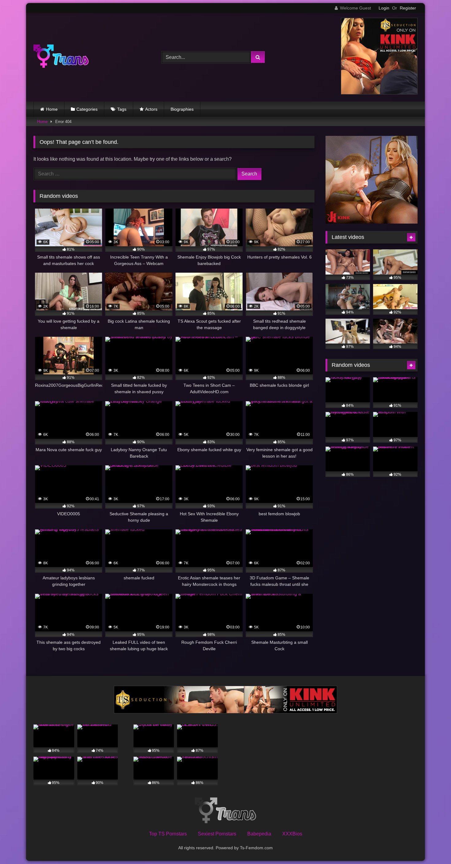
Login (384, 8)
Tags (121, 109)
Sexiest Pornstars (217, 833)
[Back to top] (432, 846)
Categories (87, 109)
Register (408, 8)
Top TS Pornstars (168, 833)
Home (52, 109)
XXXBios (292, 833)
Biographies (182, 109)
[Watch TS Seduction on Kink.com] (379, 92)
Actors (151, 109)
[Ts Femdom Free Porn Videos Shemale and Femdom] (61, 57)
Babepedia (259, 833)
